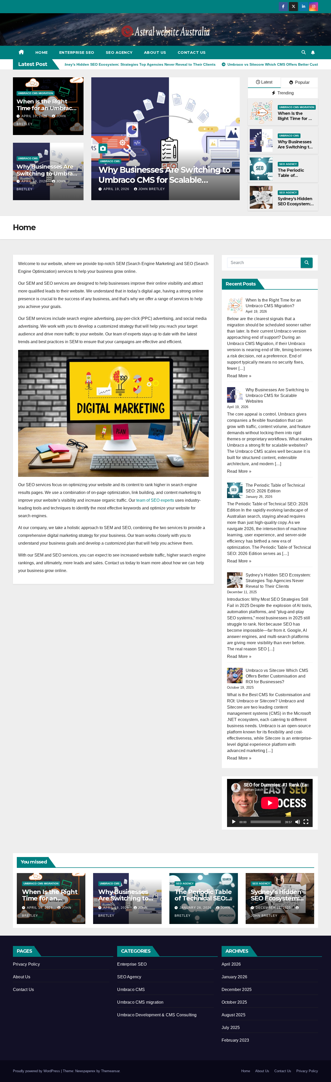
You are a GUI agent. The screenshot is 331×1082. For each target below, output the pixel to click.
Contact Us (192, 52)
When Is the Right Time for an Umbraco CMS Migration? (46, 108)
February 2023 (235, 1040)
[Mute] (297, 821)
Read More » (239, 376)
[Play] (233, 821)
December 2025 (237, 989)
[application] (270, 803)
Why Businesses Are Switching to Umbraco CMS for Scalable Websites (277, 395)
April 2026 (231, 964)
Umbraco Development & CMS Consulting (157, 1015)
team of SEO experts (155, 500)
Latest (266, 82)
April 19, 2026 (34, 116)
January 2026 (234, 977)
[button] (304, 52)
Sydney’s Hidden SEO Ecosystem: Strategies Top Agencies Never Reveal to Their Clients (278, 581)
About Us (155, 52)
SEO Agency (119, 52)
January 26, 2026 (120, 189)
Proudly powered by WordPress (37, 1071)
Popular (302, 82)
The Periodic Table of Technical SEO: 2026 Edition (160, 175)
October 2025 (234, 1002)
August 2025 (233, 1015)
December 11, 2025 (274, 908)
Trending (285, 93)
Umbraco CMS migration (35, 93)
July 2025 (231, 1027)
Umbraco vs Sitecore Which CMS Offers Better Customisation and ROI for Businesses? (277, 676)
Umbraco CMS (28, 158)
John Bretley (158, 189)
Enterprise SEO (76, 52)
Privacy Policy (26, 964)
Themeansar (110, 1071)
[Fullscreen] (306, 821)
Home (41, 52)
